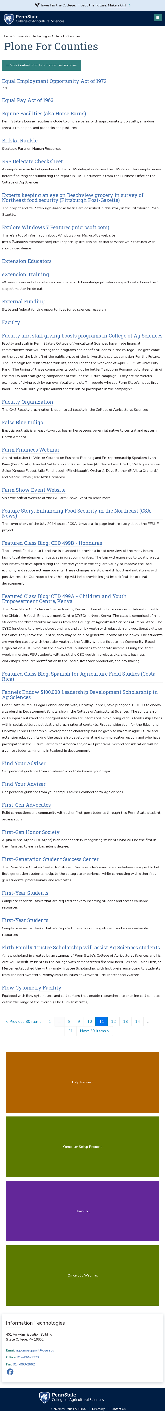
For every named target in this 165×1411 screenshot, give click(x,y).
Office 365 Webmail (83, 1275)
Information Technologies (33, 36)
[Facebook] (10, 1373)
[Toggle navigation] (158, 17)
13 (125, 1021)
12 (113, 1021)
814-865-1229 (28, 1357)
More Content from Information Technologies (43, 65)
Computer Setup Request (82, 1146)
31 (70, 1031)
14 (137, 1021)
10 (89, 1021)
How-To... (82, 1211)
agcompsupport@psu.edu (35, 1350)
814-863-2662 (24, 1364)
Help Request (82, 1082)
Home (8, 36)
